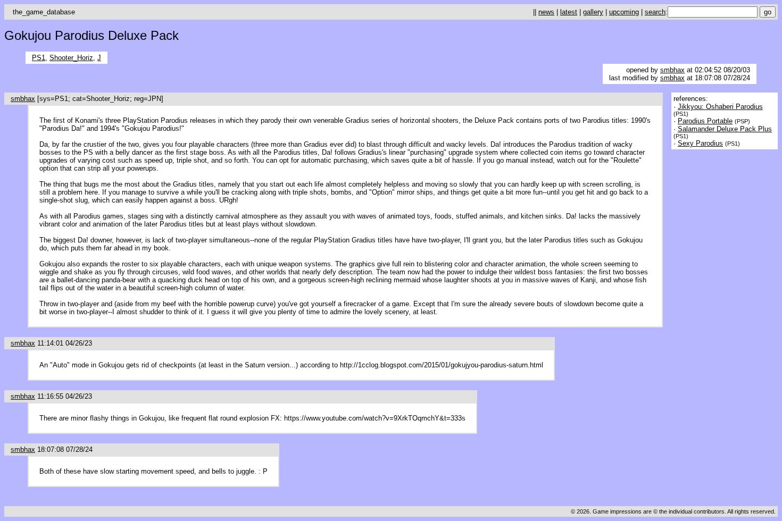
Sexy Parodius (700, 143)
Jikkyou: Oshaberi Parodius (720, 107)
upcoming (624, 12)
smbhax (672, 70)
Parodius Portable (705, 121)
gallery (593, 12)
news (546, 12)
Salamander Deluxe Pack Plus (725, 129)
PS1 (38, 58)
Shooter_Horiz (71, 58)
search (655, 12)
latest (568, 12)
